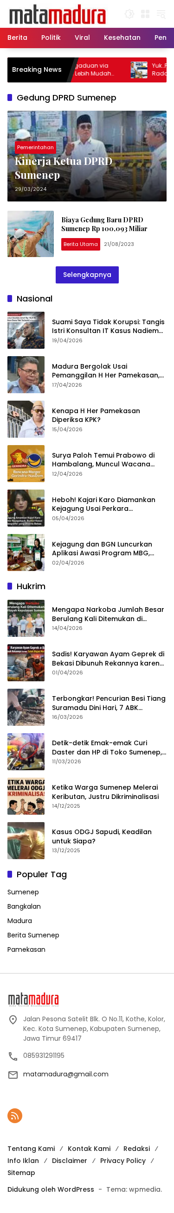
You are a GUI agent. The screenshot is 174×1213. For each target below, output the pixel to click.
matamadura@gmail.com (66, 1074)
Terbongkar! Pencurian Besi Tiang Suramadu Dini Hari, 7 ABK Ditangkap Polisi (109, 703)
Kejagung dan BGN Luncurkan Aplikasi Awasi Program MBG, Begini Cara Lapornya (102, 549)
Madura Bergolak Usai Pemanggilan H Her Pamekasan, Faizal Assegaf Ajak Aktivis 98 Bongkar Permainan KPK (106, 371)
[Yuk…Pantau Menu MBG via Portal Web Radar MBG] (123, 70)
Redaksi (136, 1148)
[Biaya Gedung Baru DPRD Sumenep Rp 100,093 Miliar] (30, 234)
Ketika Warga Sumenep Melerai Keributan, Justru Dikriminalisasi (105, 792)
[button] (129, 13)
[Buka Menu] (145, 13)
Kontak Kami (89, 1148)
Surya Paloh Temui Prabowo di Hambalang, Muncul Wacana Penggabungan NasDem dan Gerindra (103, 460)
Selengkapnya (87, 274)
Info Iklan (23, 1160)
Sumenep (23, 892)
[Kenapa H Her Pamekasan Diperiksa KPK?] (26, 419)
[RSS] (14, 1115)
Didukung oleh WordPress (50, 1189)
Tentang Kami (31, 1148)
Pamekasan (26, 949)
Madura (19, 920)
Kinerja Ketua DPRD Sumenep (63, 168)
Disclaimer (69, 1160)
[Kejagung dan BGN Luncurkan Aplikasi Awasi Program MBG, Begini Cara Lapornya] (26, 552)
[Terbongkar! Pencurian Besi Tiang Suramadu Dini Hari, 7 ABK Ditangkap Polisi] (26, 707)
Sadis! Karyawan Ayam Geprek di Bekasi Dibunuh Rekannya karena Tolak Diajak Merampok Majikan (108, 659)
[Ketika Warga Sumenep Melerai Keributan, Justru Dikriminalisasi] (26, 796)
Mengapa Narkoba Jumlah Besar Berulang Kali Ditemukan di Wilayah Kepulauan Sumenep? (108, 614)
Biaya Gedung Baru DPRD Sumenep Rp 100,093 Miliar (105, 224)
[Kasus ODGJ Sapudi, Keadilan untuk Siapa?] (26, 840)
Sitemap (21, 1172)
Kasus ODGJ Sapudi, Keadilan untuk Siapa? (102, 837)
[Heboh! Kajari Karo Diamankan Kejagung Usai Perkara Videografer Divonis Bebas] (26, 508)
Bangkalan (24, 906)
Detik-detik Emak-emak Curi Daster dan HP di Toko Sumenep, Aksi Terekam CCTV (107, 748)
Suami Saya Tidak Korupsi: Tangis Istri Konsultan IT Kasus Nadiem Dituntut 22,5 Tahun (108, 327)
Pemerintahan (35, 147)
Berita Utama (81, 244)
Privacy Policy (123, 1160)
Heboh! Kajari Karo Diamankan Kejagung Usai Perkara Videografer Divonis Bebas (103, 505)
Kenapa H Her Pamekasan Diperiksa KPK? (96, 416)
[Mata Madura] (57, 13)
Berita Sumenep (33, 935)
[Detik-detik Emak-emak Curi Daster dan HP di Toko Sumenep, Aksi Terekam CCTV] (26, 751)
